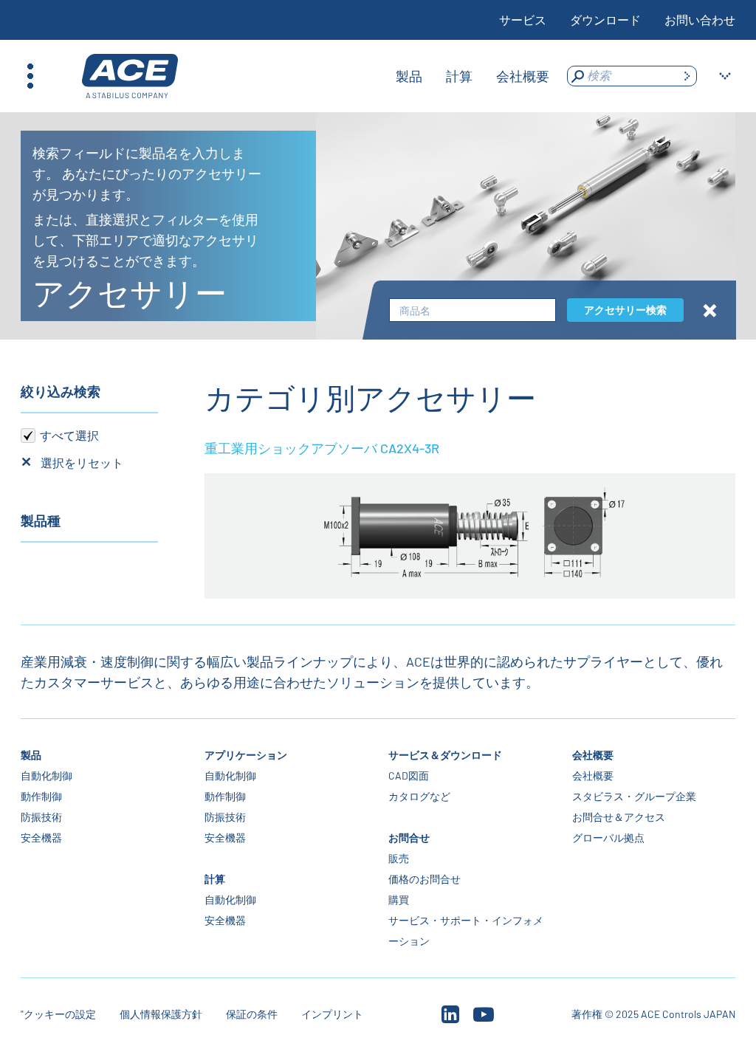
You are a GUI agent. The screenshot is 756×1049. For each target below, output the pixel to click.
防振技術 (41, 817)
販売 (398, 858)
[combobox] (472, 310)
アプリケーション (246, 755)
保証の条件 (252, 1014)
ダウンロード (605, 20)
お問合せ (409, 837)
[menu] (472, 76)
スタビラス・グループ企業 (634, 796)
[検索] (686, 76)
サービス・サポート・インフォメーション (465, 930)
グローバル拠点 (608, 837)
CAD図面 (408, 775)
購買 (398, 899)
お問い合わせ (699, 20)
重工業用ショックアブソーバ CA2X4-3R (322, 448)
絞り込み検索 (60, 391)
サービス (522, 20)
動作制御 (41, 796)
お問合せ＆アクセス (618, 817)
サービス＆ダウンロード (445, 755)
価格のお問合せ (424, 879)
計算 (215, 879)
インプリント (332, 1014)
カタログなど (419, 796)
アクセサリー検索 (625, 309)
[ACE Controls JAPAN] (130, 76)
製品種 (41, 520)
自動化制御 (46, 775)
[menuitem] (409, 76)
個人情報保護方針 (161, 1014)
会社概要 (593, 755)
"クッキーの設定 (58, 1014)
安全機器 (41, 837)
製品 (31, 755)
